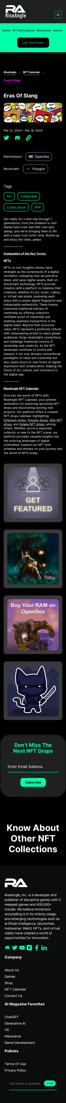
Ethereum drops (15, 420)
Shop (9, 983)
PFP (38, 207)
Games (10, 976)
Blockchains (44, 30)
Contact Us (13, 996)
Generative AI (15, 1023)
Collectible (29, 196)
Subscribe (33, 782)
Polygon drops (37, 420)
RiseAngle (10, 72)
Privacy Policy (15, 1070)
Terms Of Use (15, 1064)
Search (57, 30)
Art (9, 196)
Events (6, 30)
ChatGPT (12, 1017)
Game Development (20, 1043)
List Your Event (33, 42)
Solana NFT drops (31, 424)
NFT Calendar (31, 72)
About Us (12, 970)
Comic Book (16, 207)
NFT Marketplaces (23, 30)
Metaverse (13, 1036)
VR (7, 1030)
